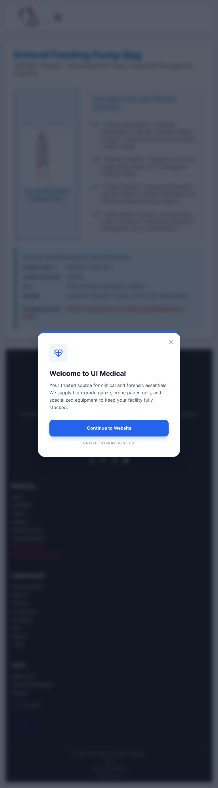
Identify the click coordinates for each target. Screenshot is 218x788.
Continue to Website (109, 428)
